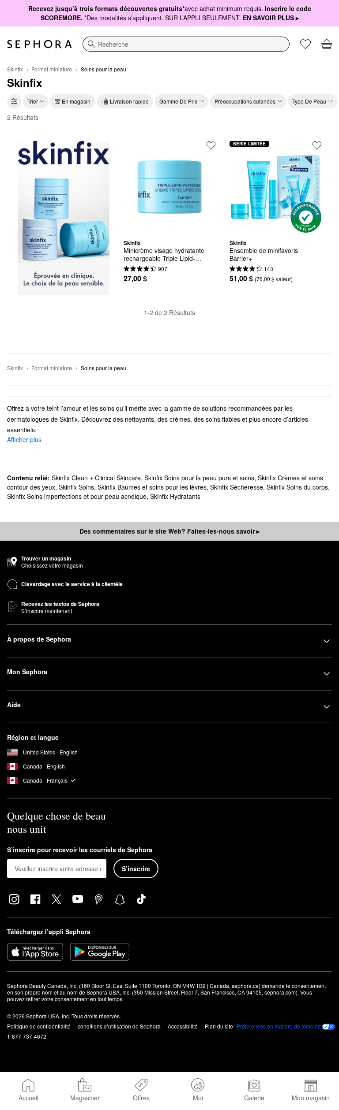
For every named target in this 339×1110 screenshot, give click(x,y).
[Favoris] (305, 44)
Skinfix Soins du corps (297, 487)
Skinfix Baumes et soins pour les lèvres (152, 487)
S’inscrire (136, 868)
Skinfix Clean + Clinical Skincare (96, 477)
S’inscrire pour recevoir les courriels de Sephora (79, 850)
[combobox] (186, 44)
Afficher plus (24, 439)
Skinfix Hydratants (175, 496)
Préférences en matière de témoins (278, 1026)
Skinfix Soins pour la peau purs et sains (199, 477)
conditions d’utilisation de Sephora (119, 1026)
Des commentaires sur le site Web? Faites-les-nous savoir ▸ (169, 531)
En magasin (76, 101)
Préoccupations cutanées (245, 101)
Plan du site (219, 1026)
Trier (32, 101)
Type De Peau (309, 101)
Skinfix (15, 69)
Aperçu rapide (169, 226)
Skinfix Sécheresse (236, 487)
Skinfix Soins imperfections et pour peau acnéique (77, 496)
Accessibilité (183, 1026)
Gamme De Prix (178, 101)
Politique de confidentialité (39, 1026)
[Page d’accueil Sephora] (39, 44)
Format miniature (51, 69)
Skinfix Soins (76, 487)
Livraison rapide (129, 101)
